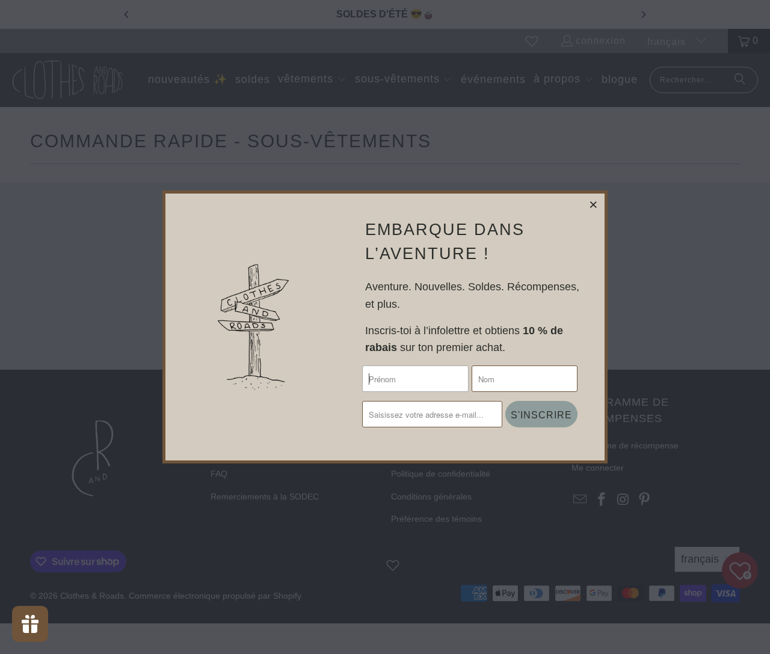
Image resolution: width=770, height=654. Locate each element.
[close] (594, 204)
